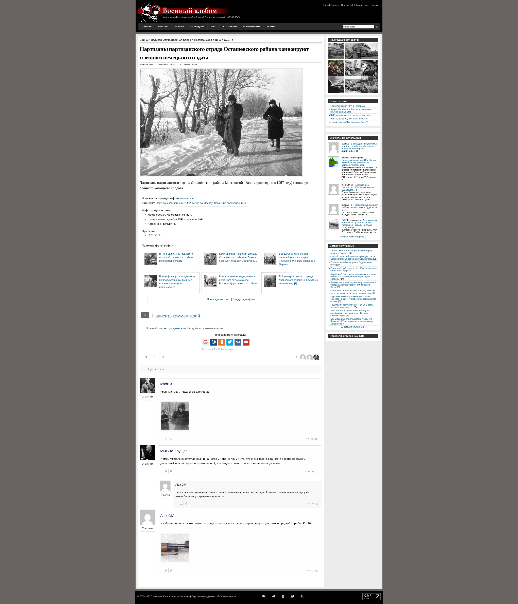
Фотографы (229, 26)
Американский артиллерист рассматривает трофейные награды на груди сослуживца (359, 224)
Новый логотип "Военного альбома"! (349, 122)
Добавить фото (361, 5)
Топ (213, 26)
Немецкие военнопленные (230, 202)
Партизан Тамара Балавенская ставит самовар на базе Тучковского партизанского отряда (353, 299)
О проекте (346, 5)
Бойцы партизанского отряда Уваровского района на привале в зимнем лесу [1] (298, 280)
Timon (172, 64)
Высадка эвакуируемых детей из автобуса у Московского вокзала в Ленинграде (360, 146)
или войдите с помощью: (230, 334)
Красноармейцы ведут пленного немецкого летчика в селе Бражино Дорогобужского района (238, 280)
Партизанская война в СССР (212, 39)
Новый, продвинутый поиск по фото (348, 118)
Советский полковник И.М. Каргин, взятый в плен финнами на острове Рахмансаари (359, 162)
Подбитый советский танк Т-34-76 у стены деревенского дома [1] (352, 306)
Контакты (375, 5)
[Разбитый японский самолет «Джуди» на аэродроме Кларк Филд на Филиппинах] (336, 59)
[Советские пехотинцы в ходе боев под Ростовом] (353, 92)
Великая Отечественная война (171, 39)
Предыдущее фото (218, 299)
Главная (146, 26)
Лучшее (179, 26)
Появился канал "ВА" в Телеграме (347, 106)
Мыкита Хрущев (174, 451)
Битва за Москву (202, 202)
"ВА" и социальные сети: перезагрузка (350, 115)
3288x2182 (154, 235)
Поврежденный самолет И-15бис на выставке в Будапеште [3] (358, 187)
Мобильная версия (226, 596)
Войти (326, 5)
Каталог (163, 26)
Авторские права (181, 596)
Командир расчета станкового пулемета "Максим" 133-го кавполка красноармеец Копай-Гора (351, 321)
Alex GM (180, 484)
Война (144, 39)
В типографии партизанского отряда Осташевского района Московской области (176, 257)
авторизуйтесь (173, 328)
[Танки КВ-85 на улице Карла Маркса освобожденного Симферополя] (369, 59)
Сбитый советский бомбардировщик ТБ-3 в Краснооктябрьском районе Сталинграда (352, 257)
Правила (334, 5)
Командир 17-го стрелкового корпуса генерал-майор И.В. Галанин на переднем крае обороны (354, 276)
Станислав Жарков (160, 596)
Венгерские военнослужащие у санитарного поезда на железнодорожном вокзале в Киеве (353, 284)
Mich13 (166, 384)
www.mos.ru (187, 198)
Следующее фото (243, 299)
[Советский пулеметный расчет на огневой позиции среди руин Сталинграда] (336, 92)
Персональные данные (203, 596)
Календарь (197, 26)
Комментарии (251, 26)
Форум (271, 26)
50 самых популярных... (353, 327)
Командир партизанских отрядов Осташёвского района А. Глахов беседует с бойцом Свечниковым (238, 257)
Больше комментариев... (353, 236)
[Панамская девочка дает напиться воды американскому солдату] (353, 75)
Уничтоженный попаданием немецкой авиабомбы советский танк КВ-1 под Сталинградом (349, 313)
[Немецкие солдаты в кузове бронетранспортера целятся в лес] (369, 92)
